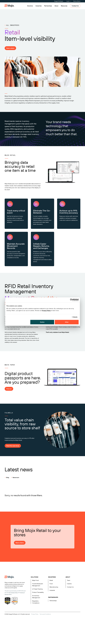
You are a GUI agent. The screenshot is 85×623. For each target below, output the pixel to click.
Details (75, 317)
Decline (42, 322)
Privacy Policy (46, 310)
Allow (66, 322)
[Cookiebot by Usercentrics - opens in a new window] (71, 300)
